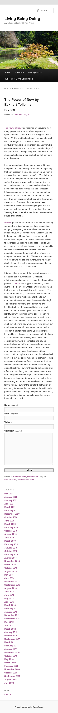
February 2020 (11, 527)
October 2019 (10, 530)
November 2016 (12, 561)
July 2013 (9, 591)
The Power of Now (12, 127)
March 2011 (10, 642)
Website (8, 422)
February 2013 (11, 608)
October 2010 (10, 655)
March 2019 (10, 540)
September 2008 (12, 675)
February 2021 (11, 510)
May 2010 (9, 659)
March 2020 (10, 523)
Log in (7, 694)
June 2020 (9, 520)
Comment (19, 72)
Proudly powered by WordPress (29, 706)
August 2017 (10, 557)
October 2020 (10, 517)
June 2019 (9, 537)
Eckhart (8, 222)
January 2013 (10, 611)
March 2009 (10, 662)
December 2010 (11, 652)
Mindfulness (32, 476)
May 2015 (9, 574)
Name (11, 404)
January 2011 (10, 648)
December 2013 (11, 581)
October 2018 (10, 551)
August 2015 (10, 571)
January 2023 (10, 496)
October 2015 (10, 567)
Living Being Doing (22, 18)
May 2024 (9, 493)
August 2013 (10, 588)
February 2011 (11, 645)
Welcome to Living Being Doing (19, 78)
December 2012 (11, 615)
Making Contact (35, 72)
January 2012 (10, 632)
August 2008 (10, 679)
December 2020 (11, 513)
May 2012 (9, 621)
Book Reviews (19, 476)
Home (7, 72)
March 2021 (10, 507)
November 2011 (12, 635)
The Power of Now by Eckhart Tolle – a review (21, 104)
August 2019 (10, 534)
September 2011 (12, 638)
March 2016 (10, 564)
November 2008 (12, 669)
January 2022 (10, 500)
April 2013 (9, 601)
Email (11, 413)
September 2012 (12, 618)
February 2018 (11, 554)
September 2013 (12, 584)
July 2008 (9, 682)
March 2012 (10, 628)
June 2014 (9, 578)
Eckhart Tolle (10, 479)
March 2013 (10, 605)
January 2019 (10, 547)
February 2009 (11, 665)
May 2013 (9, 598)
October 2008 (10, 672)
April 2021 (9, 503)
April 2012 (9, 625)
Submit (29, 470)
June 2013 (9, 594)
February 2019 (11, 544)
